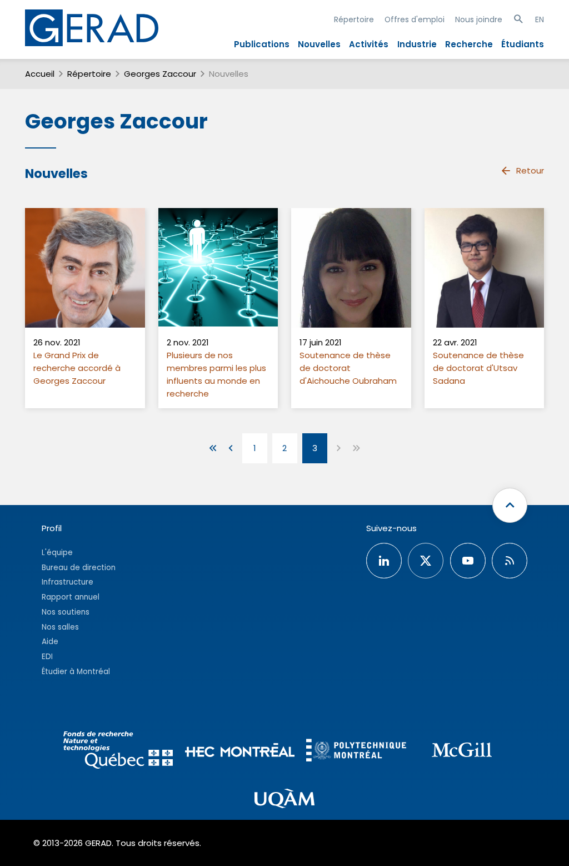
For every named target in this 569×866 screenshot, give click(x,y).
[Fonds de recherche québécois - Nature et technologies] (118, 751)
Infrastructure (67, 582)
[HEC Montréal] (240, 752)
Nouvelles (319, 44)
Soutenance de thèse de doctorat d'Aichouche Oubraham (348, 368)
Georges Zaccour (160, 74)
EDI (47, 656)
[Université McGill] (462, 751)
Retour (530, 170)
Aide (50, 641)
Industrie (417, 44)
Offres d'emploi (415, 19)
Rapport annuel (70, 597)
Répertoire (354, 19)
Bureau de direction (79, 567)
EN (539, 19)
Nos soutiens (65, 612)
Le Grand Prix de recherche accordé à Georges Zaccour (77, 368)
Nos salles (60, 627)
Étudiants (522, 44)
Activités (368, 44)
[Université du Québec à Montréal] (284, 800)
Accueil (39, 74)
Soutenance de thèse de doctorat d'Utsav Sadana (478, 368)
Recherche (469, 44)
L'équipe (57, 552)
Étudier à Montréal (76, 671)
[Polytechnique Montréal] (356, 751)
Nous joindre (478, 19)
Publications (262, 44)
